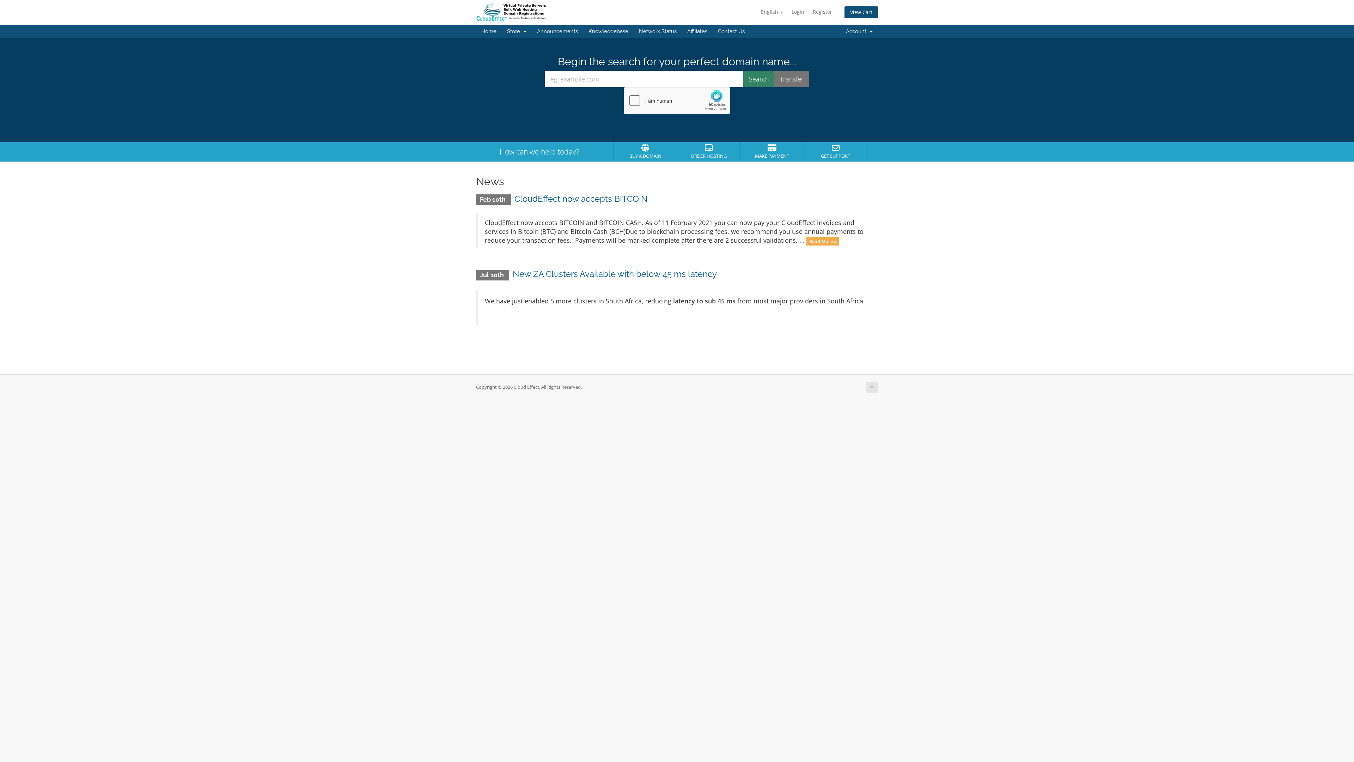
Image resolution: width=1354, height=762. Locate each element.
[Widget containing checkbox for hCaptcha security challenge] (677, 100)
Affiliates (697, 31)
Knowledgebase (608, 31)
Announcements (557, 31)
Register (822, 11)
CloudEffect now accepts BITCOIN (581, 199)
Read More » (822, 241)
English (770, 11)
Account (857, 31)
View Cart (861, 12)
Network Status (658, 31)
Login (798, 11)
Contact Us (731, 31)
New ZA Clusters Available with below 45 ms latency (615, 274)
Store (515, 31)
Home (488, 31)
